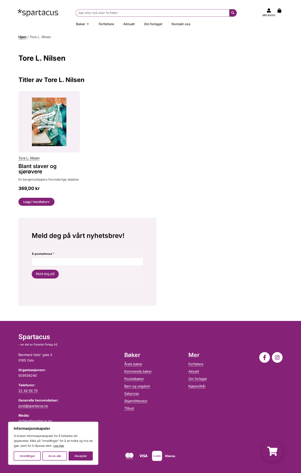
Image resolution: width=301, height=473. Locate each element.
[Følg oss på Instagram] (277, 357)
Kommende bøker (138, 371)
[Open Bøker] (87, 24)
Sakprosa (131, 393)
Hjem (22, 37)
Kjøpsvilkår (197, 386)
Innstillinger (27, 456)
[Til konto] (269, 10)
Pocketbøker (134, 379)
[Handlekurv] (281, 10)
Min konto (269, 15)
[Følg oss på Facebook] (264, 357)
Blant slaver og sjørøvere (37, 169)
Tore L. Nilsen (29, 158)
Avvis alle (54, 456)
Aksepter (80, 456)
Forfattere (195, 364)
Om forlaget (197, 379)
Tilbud (129, 408)
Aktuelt (193, 371)
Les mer (58, 445)
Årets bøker (133, 364)
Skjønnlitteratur (135, 401)
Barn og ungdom (137, 386)
